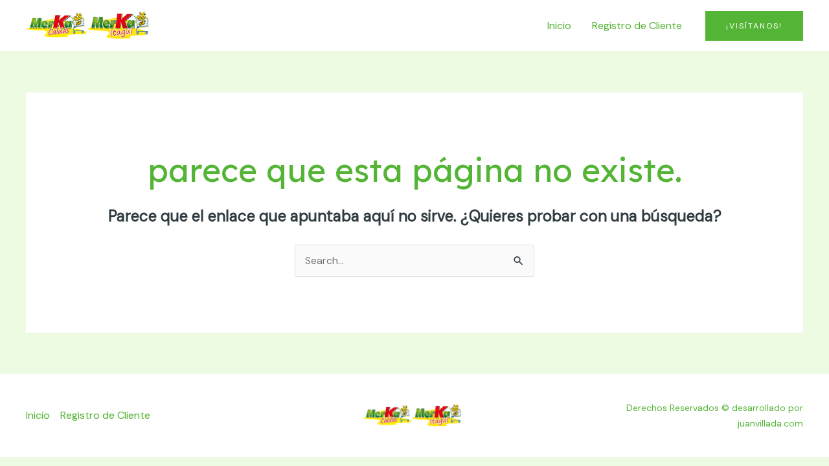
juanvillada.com (770, 423)
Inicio (559, 25)
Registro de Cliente (637, 25)
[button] (754, 26)
